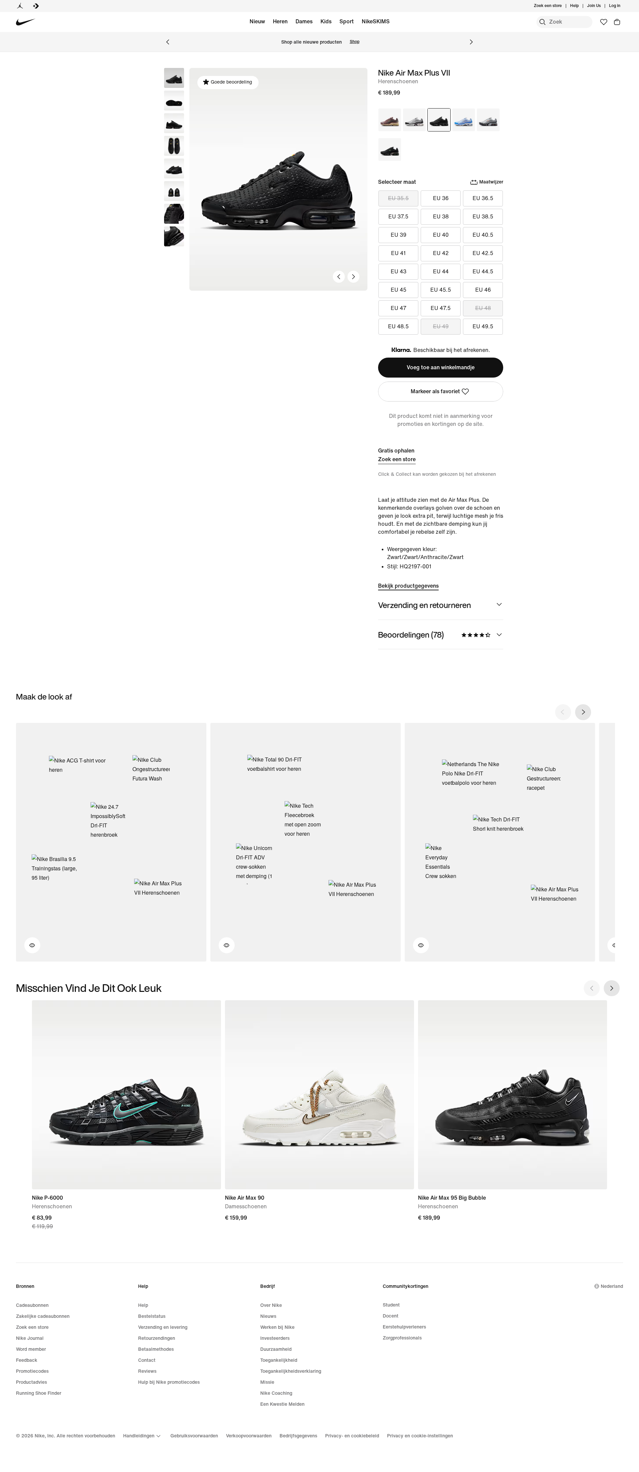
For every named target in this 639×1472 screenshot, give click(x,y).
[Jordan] (20, 6)
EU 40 (441, 235)
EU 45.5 (440, 290)
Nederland (612, 1286)
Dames (304, 21)
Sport (346, 21)
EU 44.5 (483, 271)
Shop (354, 42)
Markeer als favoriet (435, 391)
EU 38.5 (483, 216)
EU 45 (398, 290)
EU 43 (398, 271)
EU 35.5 (398, 198)
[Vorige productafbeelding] (339, 277)
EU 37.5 (398, 216)
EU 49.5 (483, 326)
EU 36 (441, 198)
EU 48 (483, 308)
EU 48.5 (398, 326)
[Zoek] (542, 22)
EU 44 (441, 271)
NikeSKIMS (376, 21)
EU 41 (398, 253)
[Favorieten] (604, 22)
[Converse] (36, 6)
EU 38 (441, 216)
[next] (583, 712)
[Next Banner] (471, 42)
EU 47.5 (441, 308)
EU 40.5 (483, 235)
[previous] (563, 712)
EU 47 (398, 308)
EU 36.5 (483, 198)
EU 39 (398, 235)
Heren (280, 21)
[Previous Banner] (168, 42)
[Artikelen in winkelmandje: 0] (617, 22)
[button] (174, 101)
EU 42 (441, 253)
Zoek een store (397, 459)
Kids (325, 21)
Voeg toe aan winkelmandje (441, 367)
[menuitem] (581, 6)
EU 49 (441, 326)
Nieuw (257, 21)
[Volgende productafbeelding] (353, 277)
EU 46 (483, 290)
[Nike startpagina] (26, 22)
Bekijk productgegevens (408, 586)
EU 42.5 (483, 253)
